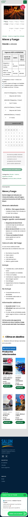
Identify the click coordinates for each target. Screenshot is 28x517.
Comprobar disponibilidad (12, 169)
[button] (6, 123)
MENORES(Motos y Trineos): (12, 114)
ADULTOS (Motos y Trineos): (12, 107)
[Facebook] (6, 456)
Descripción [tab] (6, 187)
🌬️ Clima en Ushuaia (9, 348)
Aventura (10, 178)
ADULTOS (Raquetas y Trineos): (13, 93)
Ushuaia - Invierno (7, 36)
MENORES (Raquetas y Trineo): (13, 100)
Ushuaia (22, 36)
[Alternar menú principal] (25, 2)
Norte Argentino (5, 467)
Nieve (15, 178)
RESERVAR (7, 386)
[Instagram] (2, 456)
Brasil (2, 479)
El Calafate (4, 462)
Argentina (16, 36)
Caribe (3, 481)
